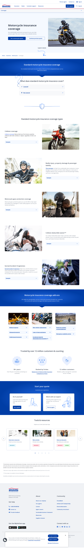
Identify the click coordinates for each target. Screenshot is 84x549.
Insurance (16, 6)
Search (80, 6)
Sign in (80, 2)
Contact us (71, 2)
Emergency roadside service (63, 334)
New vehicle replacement (39, 327)
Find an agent (63, 2)
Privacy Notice (37, 540)
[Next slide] (80, 438)
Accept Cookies (53, 536)
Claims (23, 6)
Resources (41, 6)
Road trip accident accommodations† (61, 328)
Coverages (3, 10)
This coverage (49, 168)
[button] (5, 540)
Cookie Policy (31, 540)
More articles (36, 440)
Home (3, 55)
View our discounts (61, 440)
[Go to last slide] (3, 438)
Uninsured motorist (14, 332)
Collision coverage (9, 134)
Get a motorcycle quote (17, 38)
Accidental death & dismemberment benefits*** (40, 337)
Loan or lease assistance (39, 332)
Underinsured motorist (15, 337)
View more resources (14, 440)
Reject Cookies (53, 539)
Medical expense (13, 327)
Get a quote (17, 407)
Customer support (31, 6)
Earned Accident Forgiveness (12, 269)
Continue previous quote (35, 38)
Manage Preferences (53, 543)
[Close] (65, 535)
